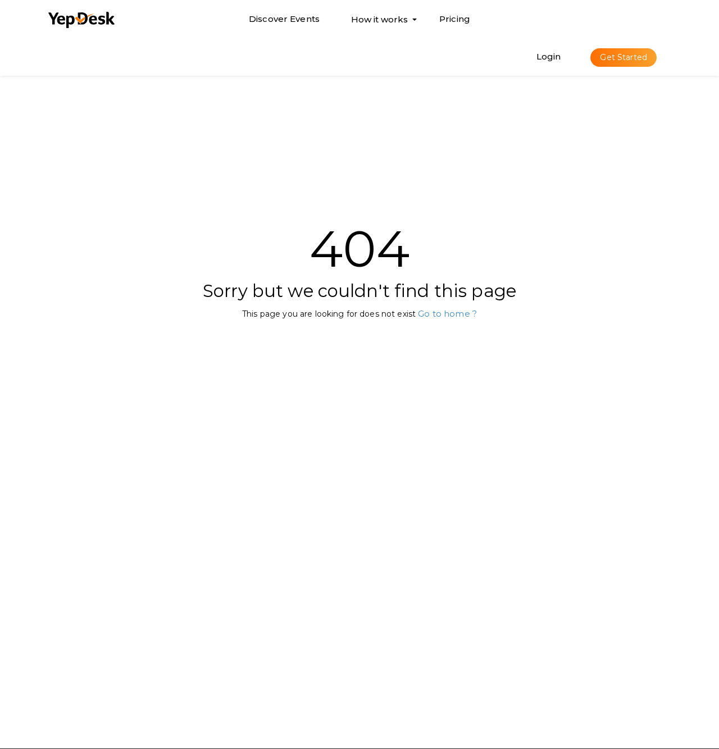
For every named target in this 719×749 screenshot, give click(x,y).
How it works (379, 22)
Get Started (623, 57)
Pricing (454, 18)
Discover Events (284, 18)
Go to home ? (447, 313)
